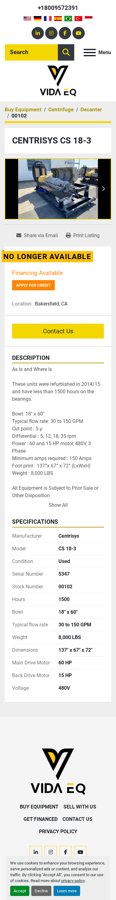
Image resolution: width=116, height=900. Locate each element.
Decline (41, 891)
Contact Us (58, 331)
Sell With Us (79, 807)
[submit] (66, 52)
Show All (58, 505)
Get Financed (41, 819)
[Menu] (90, 52)
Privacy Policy (58, 831)
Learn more (67, 891)
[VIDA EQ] (58, 771)
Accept (20, 891)
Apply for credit (33, 285)
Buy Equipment (39, 807)
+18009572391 (58, 7)
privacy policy (72, 880)
